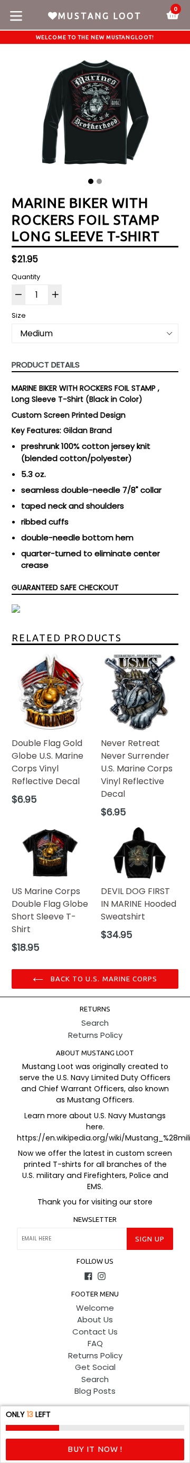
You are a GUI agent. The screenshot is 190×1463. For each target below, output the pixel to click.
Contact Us (95, 1331)
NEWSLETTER (95, 1219)
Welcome (95, 1307)
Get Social (95, 1367)
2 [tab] (99, 181)
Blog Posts (95, 1390)
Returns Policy (95, 1035)
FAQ (95, 1343)
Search (95, 1022)
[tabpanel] (95, 114)
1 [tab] (90, 181)
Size (19, 315)
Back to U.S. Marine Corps (103, 978)
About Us (95, 1319)
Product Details (46, 364)
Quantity (26, 277)
